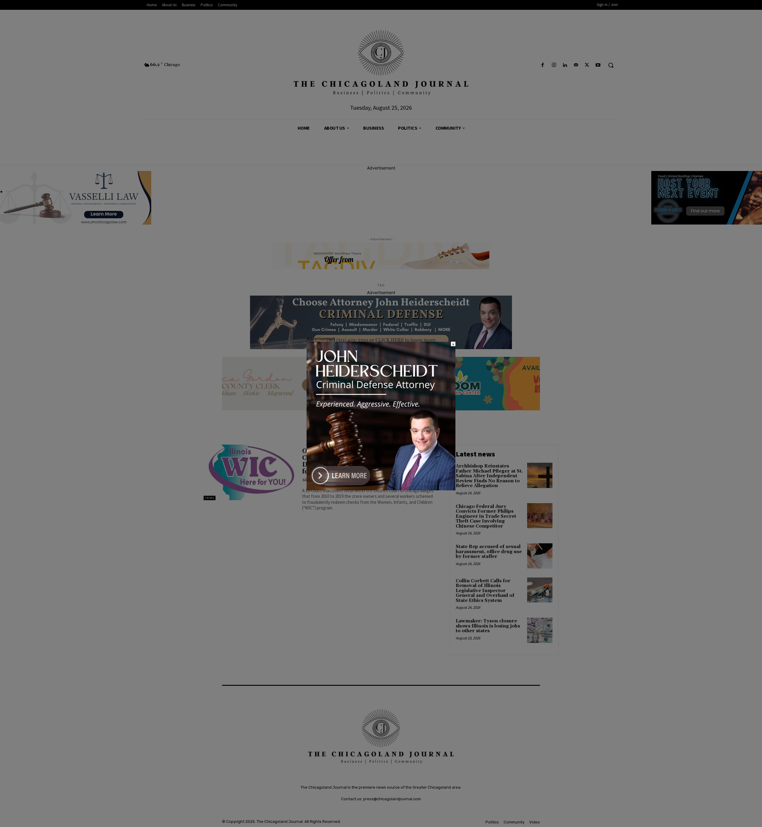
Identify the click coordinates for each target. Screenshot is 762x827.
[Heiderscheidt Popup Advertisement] (381, 488)
